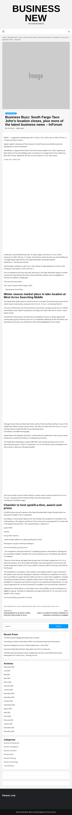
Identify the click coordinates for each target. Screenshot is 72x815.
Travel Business (9, 766)
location (44, 606)
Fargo (24, 606)
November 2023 (9, 697)
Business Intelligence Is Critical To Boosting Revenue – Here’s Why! (26, 645)
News (49, 606)
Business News (11, 113)
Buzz (14, 606)
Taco (57, 606)
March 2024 (7, 682)
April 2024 (7, 678)
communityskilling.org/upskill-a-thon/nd (18, 597)
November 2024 (9, 667)
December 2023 (9, 693)
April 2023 (7, 712)
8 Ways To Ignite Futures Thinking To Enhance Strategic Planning (52, 613)
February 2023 (8, 720)
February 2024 (8, 686)
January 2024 (8, 690)
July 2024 (7, 671)
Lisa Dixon (11, 128)
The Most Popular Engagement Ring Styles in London (21, 638)
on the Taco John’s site (12, 159)
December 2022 (9, 728)
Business (10, 606)
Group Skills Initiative (11, 536)
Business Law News (10, 751)
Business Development (11, 743)
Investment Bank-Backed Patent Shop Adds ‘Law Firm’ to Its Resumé (27, 649)
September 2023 (9, 705)
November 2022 (9, 731)
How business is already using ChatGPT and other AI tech (17, 613)
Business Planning (10, 758)
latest (39, 606)
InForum (29, 606)
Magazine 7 (43, 812)
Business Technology (11, 762)
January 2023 (8, 724)
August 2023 (8, 709)
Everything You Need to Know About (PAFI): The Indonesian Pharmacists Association (32, 642)
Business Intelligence (11, 747)
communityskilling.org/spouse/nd (15, 547)
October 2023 (8, 701)
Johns (34, 606)
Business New (36, 13)
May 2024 (7, 675)
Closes (19, 606)
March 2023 (7, 716)
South (53, 606)
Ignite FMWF (8, 528)
